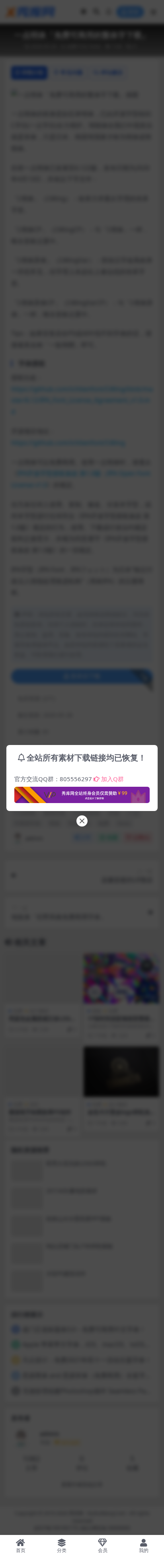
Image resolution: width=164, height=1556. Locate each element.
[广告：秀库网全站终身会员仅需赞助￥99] (82, 793)
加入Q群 (112, 779)
